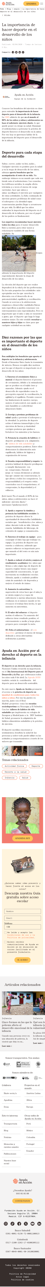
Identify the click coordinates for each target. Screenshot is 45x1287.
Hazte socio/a (10, 1093)
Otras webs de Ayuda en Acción (32, 1117)
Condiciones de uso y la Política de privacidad (21, 936)
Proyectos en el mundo (31, 1087)
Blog (6, 1130)
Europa (29, 1106)
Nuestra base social (10, 1162)
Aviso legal (22, 1277)
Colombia (30, 1137)
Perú (28, 1123)
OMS (7, 117)
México (29, 1130)
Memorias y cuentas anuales (11, 1146)
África (29, 1100)
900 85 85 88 (22, 1193)
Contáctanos (22, 1201)
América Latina (33, 1093)
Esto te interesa (10, 1115)
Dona (6, 1106)
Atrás (7, 15)
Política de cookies (22, 1280)
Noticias (7, 1137)
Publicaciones (10, 1153)
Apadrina (8, 1100)
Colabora (6, 1085)
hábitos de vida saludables (21, 443)
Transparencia (10, 1123)
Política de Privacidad (22, 1274)
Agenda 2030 (34, 677)
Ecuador (30, 1151)
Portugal (30, 1144)
